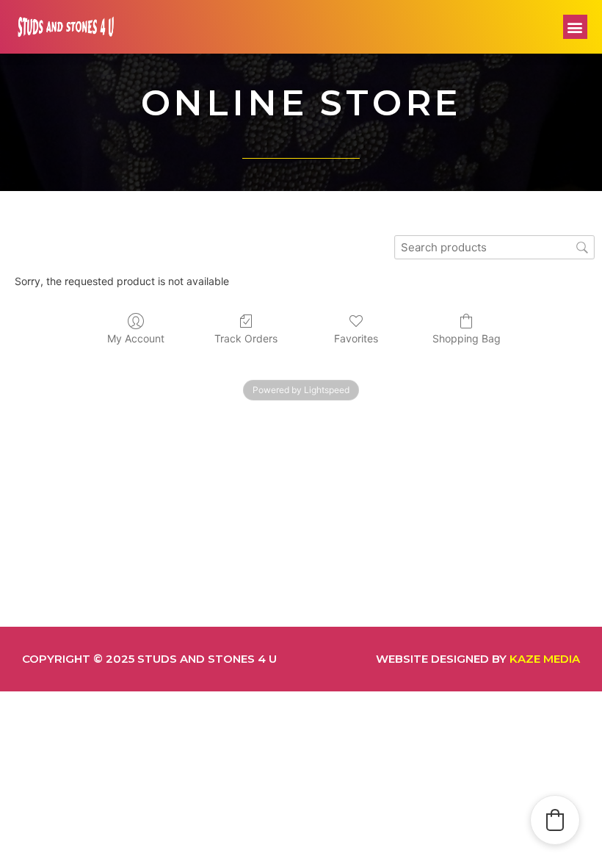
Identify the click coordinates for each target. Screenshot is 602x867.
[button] (575, 27)
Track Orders (246, 338)
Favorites (356, 338)
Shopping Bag (466, 338)
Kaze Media (544, 659)
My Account (135, 338)
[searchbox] (494, 247)
